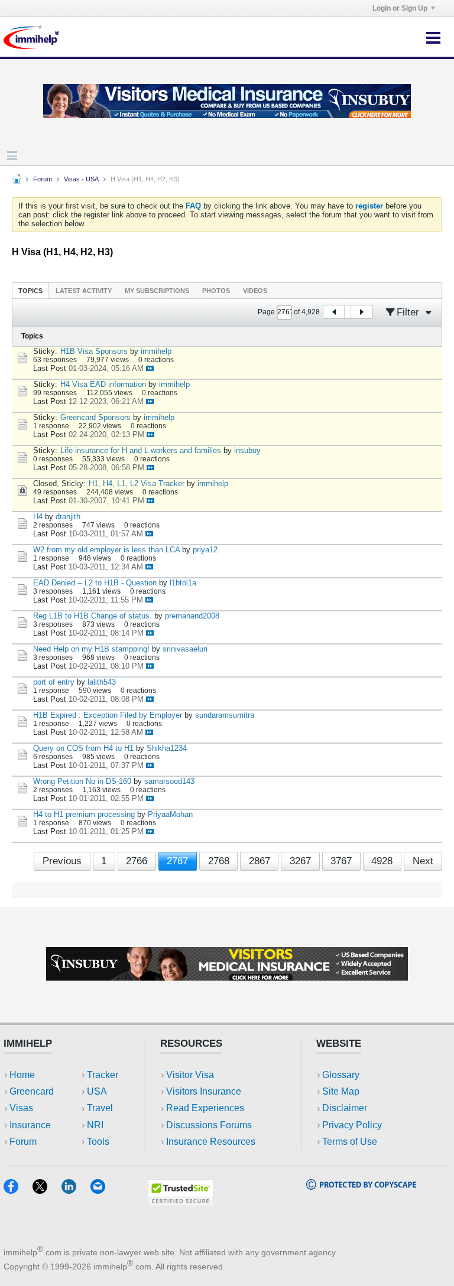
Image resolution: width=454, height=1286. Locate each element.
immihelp (156, 351)
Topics (30, 290)
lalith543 (101, 682)
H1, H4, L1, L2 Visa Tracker (136, 483)
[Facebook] (18, 1190)
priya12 (205, 549)
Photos (216, 290)
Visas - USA (81, 179)
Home (22, 1075)
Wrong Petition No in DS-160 (82, 781)
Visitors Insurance (203, 1091)
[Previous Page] (334, 311)
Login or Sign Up (399, 8)
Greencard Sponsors (95, 417)
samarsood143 (169, 781)
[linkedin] (75, 1190)
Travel (100, 1108)
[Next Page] (361, 311)
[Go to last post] (150, 368)
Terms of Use (349, 1142)
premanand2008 (192, 615)
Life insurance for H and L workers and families (140, 450)
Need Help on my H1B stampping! (91, 648)
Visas (21, 1108)
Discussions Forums (209, 1125)
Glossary (340, 1075)
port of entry (53, 682)
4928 (382, 861)
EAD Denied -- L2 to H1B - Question (95, 582)
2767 (177, 861)
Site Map (340, 1091)
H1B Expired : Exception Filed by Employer (107, 715)
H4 (38, 516)
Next (423, 861)
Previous (62, 861)
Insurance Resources (210, 1142)
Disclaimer (344, 1108)
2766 (136, 861)
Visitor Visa (190, 1075)
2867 (259, 861)
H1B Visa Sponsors (94, 351)
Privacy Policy (352, 1125)
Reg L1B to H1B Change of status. (92, 615)
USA (97, 1091)
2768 (218, 861)
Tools (98, 1142)
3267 (300, 861)
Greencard (31, 1091)
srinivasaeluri (185, 648)
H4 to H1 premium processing (84, 814)
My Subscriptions (157, 290)
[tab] (30, 290)
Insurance (30, 1125)
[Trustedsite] (180, 1202)
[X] (47, 1190)
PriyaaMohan (170, 814)
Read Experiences (205, 1108)
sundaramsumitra (224, 715)
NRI (95, 1125)
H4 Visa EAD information (103, 384)
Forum (42, 179)
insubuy (247, 450)
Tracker (102, 1075)
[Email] (103, 1190)
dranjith (68, 516)
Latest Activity (84, 290)
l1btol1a (183, 582)
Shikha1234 (167, 748)
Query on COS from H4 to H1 (83, 748)
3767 (341, 861)
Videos (255, 290)
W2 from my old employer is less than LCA (106, 549)
